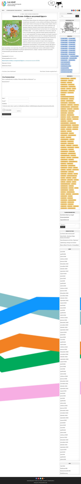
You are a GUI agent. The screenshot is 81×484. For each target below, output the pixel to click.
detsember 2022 (64, 351)
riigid (75, 167)
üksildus (76, 206)
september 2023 (64, 329)
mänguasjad (64, 151)
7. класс (72, 50)
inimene (63, 114)
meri (77, 147)
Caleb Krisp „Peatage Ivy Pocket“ (68, 242)
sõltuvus (63, 179)
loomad (63, 143)
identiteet (63, 112)
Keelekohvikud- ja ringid (67, 215)
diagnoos (71, 90)
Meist (3, 10)
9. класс (72, 54)
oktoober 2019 (63, 444)
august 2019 (63, 449)
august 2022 (63, 361)
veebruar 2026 (64, 259)
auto (74, 88)
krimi (69, 131)
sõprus (70, 179)
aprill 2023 (63, 342)
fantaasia (72, 102)
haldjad (63, 108)
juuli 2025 (62, 276)
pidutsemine (64, 159)
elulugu (71, 98)
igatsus (70, 112)
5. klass (64, 46)
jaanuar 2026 (63, 261)
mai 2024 (62, 310)
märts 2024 (63, 315)
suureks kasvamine (72, 175)
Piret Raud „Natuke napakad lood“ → (49, 71)
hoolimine (64, 110)
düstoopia (63, 92)
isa (68, 116)
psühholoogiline (73, 161)
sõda (74, 177)
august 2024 (63, 303)
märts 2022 (63, 373)
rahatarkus (64, 167)
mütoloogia (64, 153)
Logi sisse (62, 466)
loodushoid (70, 141)
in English (64, 58)
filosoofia (63, 104)
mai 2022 (62, 369)
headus (70, 108)
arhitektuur (64, 84)
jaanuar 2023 (63, 349)
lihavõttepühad (64, 139)
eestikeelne (74, 56)
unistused (75, 193)
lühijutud (69, 145)
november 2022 (64, 354)
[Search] (79, 10)
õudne (70, 206)
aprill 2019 (63, 457)
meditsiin (63, 147)
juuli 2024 (62, 305)
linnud (72, 139)
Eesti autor (65, 56)
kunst (71, 133)
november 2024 (64, 295)
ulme (62, 193)
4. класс (72, 44)
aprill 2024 (63, 312)
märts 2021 (63, 403)
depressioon (64, 90)
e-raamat (70, 92)
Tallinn (63, 181)
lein (62, 137)
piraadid (71, 159)
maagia (75, 145)
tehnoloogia (64, 187)
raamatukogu (72, 165)
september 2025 (64, 271)
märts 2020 (63, 432)
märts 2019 (63, 459)
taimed (76, 179)
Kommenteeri (6, 81)
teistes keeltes (65, 63)
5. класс (72, 46)
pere (69, 157)
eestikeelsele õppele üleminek (67, 96)
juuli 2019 (62, 452)
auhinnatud (72, 86)
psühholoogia (64, 161)
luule (63, 145)
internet (63, 116)
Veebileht (4, 103)
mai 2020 (62, 427)
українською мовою (66, 69)
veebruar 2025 (64, 288)
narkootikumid (72, 153)
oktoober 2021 (63, 386)
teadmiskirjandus (65, 183)
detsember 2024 (64, 293)
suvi (63, 177)
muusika (71, 149)
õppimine (63, 206)
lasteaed (64, 60)
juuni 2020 (63, 425)
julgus (63, 118)
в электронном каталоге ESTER (21, 60)
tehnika (71, 185)
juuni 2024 (63, 308)
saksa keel (75, 169)
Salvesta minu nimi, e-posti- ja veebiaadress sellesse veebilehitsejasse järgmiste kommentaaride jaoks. (28, 106)
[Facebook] (72, 10)
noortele (73, 155)
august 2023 (63, 332)
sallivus (71, 171)
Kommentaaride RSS (65, 470)
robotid (63, 169)
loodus (63, 141)
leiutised (68, 137)
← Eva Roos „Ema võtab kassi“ (8, 71)
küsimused (64, 135)
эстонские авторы (35, 14)
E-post (4, 101)
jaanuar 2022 (63, 378)
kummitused (64, 133)
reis (70, 167)
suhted (63, 175)
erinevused (64, 102)
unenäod (68, 193)
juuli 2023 (62, 334)
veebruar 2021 (63, 405)
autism (68, 88)
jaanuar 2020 (63, 437)
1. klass (64, 38)
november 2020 (64, 413)
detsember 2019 (64, 439)
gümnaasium (74, 106)
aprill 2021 (63, 400)
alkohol (71, 80)
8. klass (64, 52)
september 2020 (64, 417)
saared (69, 169)
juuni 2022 (63, 366)
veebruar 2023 (64, 347)
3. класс (72, 42)
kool (63, 129)
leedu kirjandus (72, 135)
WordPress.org (64, 473)
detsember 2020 (64, 410)
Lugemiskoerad (64, 219)
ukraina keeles (70, 191)
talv (74, 181)
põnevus (64, 165)
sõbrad (69, 177)
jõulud (69, 118)
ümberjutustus (71, 208)
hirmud (76, 108)
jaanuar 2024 (63, 320)
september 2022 (64, 359)
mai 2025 (62, 281)
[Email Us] (75, 10)
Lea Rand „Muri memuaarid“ (67, 233)
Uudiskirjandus (65, 65)
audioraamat (64, 86)
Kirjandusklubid (64, 217)
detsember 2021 (64, 381)
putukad (63, 163)
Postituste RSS (63, 468)
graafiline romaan (65, 106)
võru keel (70, 204)
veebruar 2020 (64, 435)
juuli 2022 (62, 364)
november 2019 (64, 442)
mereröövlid (70, 147)
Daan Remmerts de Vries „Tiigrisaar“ (69, 240)
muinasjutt (64, 149)
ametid (63, 82)
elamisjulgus (64, 98)
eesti (63, 94)
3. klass (64, 42)
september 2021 (64, 388)
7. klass (64, 50)
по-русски (29, 14)
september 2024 (64, 300)
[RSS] (77, 10)
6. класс (72, 48)
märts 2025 (63, 285)
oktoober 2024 (63, 298)
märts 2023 (63, 344)
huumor (71, 110)
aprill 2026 (63, 254)
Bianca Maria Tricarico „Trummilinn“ (69, 245)
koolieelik (73, 58)
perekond (75, 157)
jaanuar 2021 (63, 408)
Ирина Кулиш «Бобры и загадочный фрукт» (29, 16)
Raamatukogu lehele (28, 10)
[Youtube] (73, 10)
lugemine (70, 143)
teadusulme (64, 185)
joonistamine (75, 116)
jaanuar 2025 (63, 290)
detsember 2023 (64, 322)
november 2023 (64, 325)
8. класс (72, 52)
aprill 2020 (63, 430)
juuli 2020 (62, 422)
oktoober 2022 (63, 356)
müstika (72, 151)
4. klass (64, 44)
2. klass (64, 40)
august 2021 (63, 391)
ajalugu (73, 78)
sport (75, 173)
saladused (64, 171)
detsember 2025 (64, 263)
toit (76, 187)
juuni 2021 (63, 395)
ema (63, 100)
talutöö (69, 181)
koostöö (75, 129)
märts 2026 (63, 256)
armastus (71, 84)
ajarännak (64, 80)
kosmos (63, 131)
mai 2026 (62, 251)
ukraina (63, 191)
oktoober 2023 (63, 327)
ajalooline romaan (65, 78)
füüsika (76, 104)
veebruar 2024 (64, 317)
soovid (70, 173)
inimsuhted (70, 114)
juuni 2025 (63, 278)
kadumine (75, 118)
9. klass (64, 54)
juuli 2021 (62, 393)
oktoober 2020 (64, 415)
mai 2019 (62, 454)
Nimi (3, 98)
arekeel (69, 82)
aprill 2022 (63, 371)
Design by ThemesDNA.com (40, 482)
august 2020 (63, 420)
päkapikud (70, 163)
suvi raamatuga (65, 62)
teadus (73, 183)
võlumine (63, 204)
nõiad (63, 157)
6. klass (64, 48)
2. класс (25, 14)
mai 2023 (62, 339)
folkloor (70, 104)
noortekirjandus (65, 155)
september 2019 (64, 447)
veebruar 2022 (64, 376)
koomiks (69, 129)
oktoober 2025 (63, 268)
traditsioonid (64, 189)
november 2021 (64, 383)
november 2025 (64, 266)
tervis (71, 187)
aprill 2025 (63, 283)
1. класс (22, 14)
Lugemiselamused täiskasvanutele (14, 10)
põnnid (72, 60)
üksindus (63, 208)
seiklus (63, 173)
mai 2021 (62, 398)
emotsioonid (70, 100)
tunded (71, 189)
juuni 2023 (63, 337)
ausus (63, 88)
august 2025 (63, 273)
